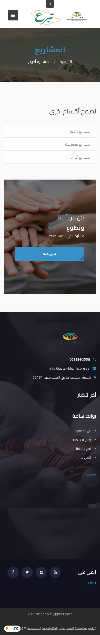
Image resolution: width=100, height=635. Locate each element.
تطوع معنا (49, 253)
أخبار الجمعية (82, 440)
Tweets (90, 475)
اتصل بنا (86, 457)
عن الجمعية (83, 431)
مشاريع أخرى (80, 157)
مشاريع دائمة (80, 131)
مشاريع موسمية (77, 144)
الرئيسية (66, 61)
